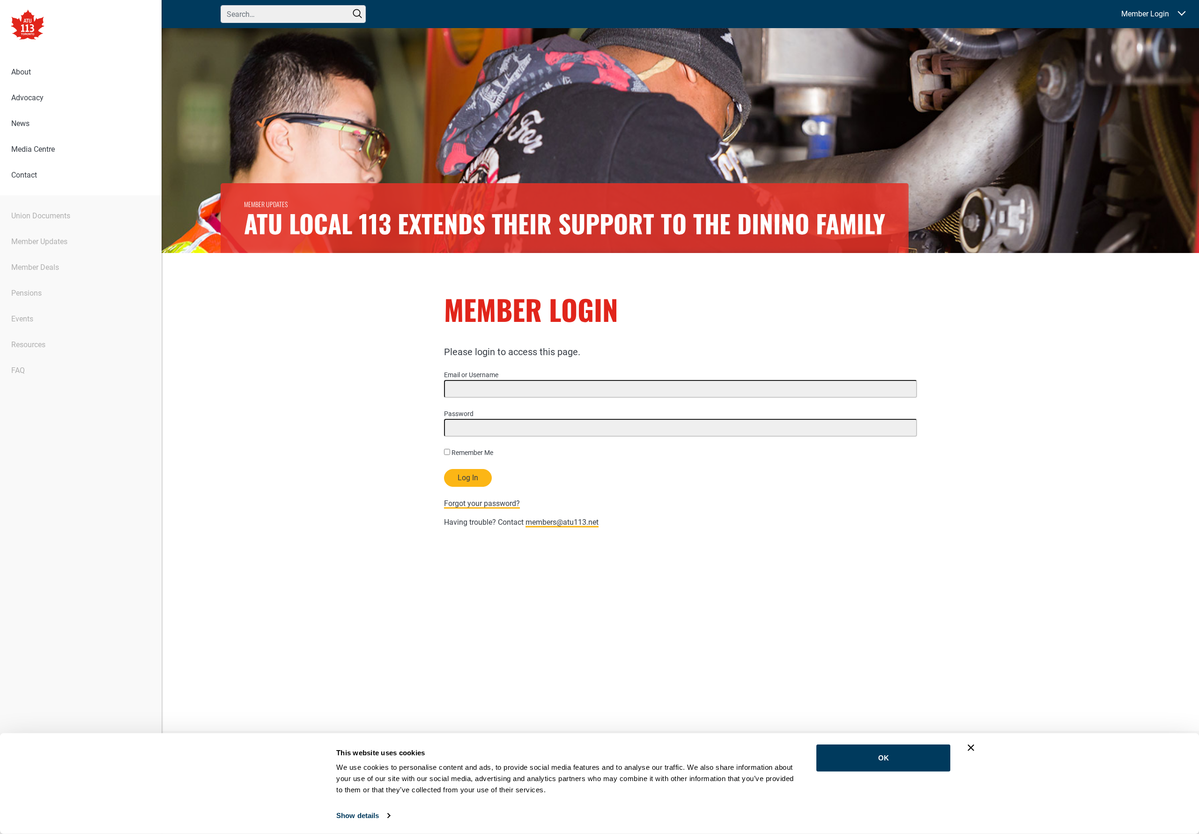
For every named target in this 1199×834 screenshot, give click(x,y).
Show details (357, 815)
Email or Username (471, 375)
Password (459, 413)
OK (883, 758)
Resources (28, 344)
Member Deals (35, 267)
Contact (24, 175)
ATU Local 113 (27, 25)
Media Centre (33, 149)
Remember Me (471, 452)
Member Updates (39, 241)
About (21, 71)
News (20, 123)
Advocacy (27, 97)
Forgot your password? (482, 503)
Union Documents (40, 215)
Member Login (1145, 13)
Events (22, 318)
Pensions (26, 293)
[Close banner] (971, 748)
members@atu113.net (562, 522)
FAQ (18, 370)
